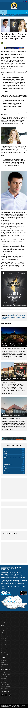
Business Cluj (3, 644)
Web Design (3, 678)
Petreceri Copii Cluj (4, 654)
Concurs (5, 453)
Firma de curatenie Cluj (5, 674)
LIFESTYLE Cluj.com (8, 464)
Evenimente (10, 314)
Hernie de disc (4, 620)
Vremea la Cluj (7, 472)
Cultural (5, 455)
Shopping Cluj (4, 640)
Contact (11, 1)
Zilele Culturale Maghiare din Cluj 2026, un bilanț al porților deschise (13, 344)
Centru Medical (4, 618)
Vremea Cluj (3, 652)
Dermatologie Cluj (4, 622)
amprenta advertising (12, 315)
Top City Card (3, 682)
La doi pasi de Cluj (4, 628)
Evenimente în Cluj (4, 634)
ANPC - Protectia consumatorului (15, 706)
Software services (4, 664)
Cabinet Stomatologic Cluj (6, 616)
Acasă (2, 14)
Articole (5, 14)
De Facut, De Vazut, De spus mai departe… (12, 457)
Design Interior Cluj (4, 688)
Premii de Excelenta (9, 317)
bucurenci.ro (9, 240)
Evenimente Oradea (5, 684)
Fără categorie (7, 462)
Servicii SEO (3, 660)
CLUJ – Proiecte (7, 449)
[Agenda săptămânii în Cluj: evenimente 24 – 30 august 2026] (14, 371)
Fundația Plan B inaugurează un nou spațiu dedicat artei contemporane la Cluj (13, 414)
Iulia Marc (7, 42)
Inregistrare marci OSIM (5, 686)
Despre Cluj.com (4, 1)
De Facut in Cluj (4, 632)
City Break (3, 672)
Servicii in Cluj (6, 468)
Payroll (2, 662)
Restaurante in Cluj (4, 636)
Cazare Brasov (4, 680)
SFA (2, 666)
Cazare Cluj (3, 642)
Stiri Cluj (16, 314)
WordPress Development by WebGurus (19, 705)
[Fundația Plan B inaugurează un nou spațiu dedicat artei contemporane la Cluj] (14, 407)
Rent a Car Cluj (4, 676)
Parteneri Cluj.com (4, 648)
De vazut (2, 646)
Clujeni (5, 451)
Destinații (6, 459)
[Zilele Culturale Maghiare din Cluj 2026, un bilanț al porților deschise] (14, 337)
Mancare (5, 466)
